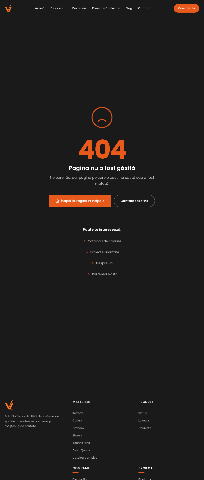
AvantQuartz (81, 450)
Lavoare (143, 420)
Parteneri (79, 8)
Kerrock (78, 413)
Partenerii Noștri (104, 274)
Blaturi (142, 413)
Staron (77, 435)
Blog (129, 8)
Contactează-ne (134, 201)
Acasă (39, 8)
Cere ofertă (186, 8)
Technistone (81, 443)
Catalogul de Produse (104, 241)
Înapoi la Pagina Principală (82, 201)
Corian (77, 420)
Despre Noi (58, 8)
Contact (144, 8)
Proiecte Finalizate (106, 8)
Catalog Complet (85, 458)
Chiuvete (144, 428)
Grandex (78, 428)
